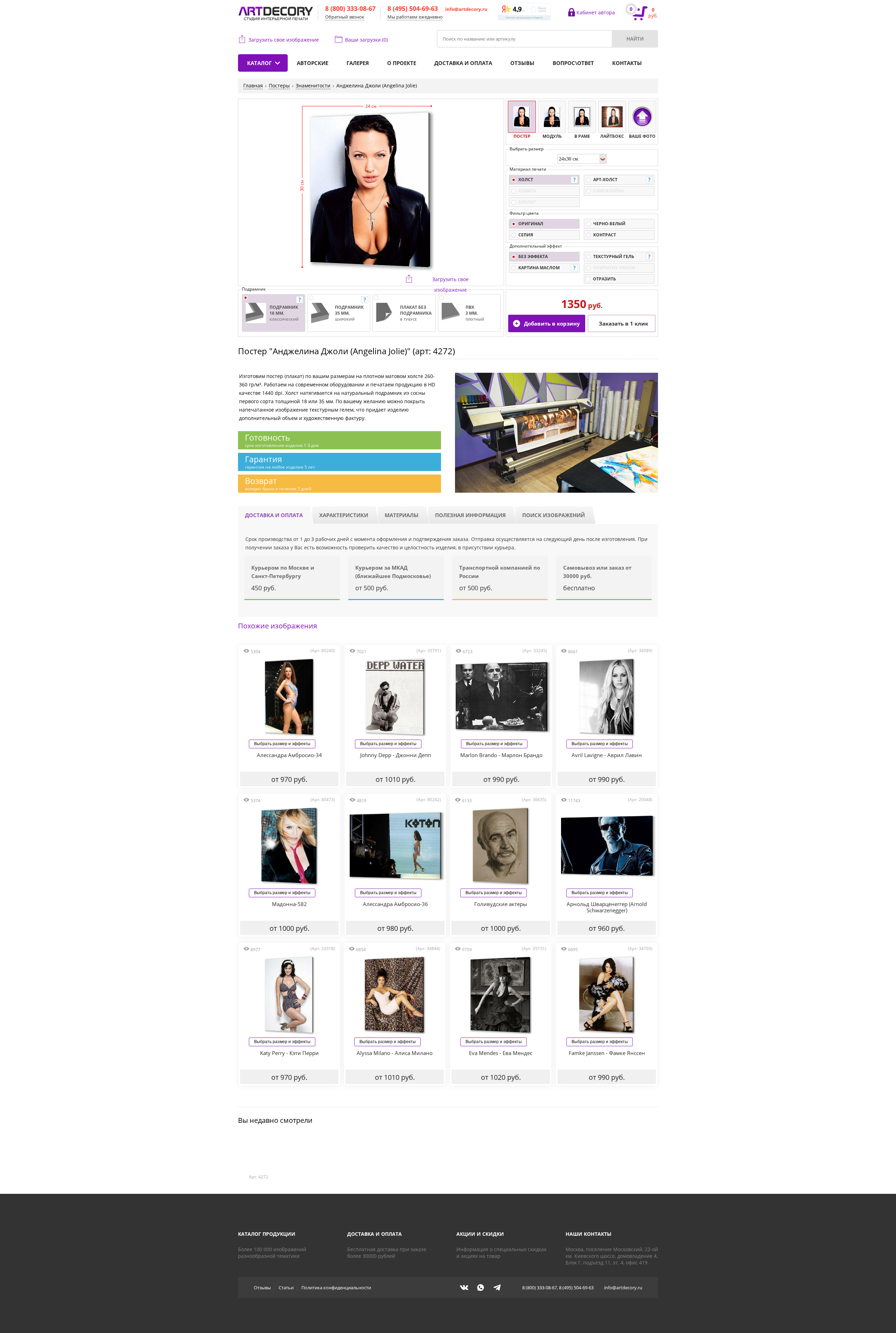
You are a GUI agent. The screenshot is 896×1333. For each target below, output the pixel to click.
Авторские (312, 62)
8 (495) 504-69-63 (412, 8)
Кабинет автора (595, 12)
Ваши (366, 39)
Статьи (286, 1287)
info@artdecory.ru (466, 9)
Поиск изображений (553, 515)
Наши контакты (588, 1234)
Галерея (357, 62)
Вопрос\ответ (573, 62)
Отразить (604, 279)
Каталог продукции (266, 1234)
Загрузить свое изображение (283, 39)
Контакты (627, 62)
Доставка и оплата (463, 62)
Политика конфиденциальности (336, 1287)
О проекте (401, 62)
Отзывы (522, 62)
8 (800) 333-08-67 (350, 8)
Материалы (402, 515)
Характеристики (343, 515)
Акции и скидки (480, 1234)
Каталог (259, 62)
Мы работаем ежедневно (415, 17)
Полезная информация (470, 515)
